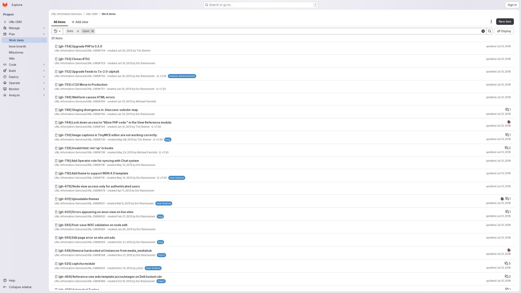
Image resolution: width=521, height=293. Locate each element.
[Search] (489, 31)
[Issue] (56, 46)
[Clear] (483, 31)
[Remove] (92, 31)
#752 (86, 59)
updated (498, 46)
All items (60, 22)
